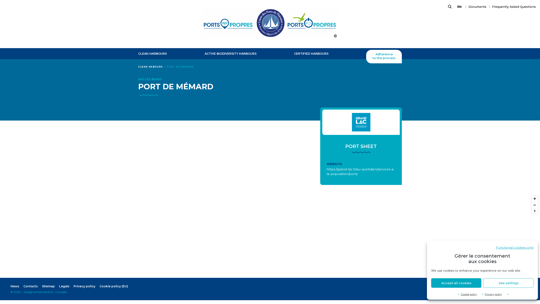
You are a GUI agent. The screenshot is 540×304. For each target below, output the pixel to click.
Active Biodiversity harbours (230, 54)
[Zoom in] (535, 198)
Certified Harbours (311, 54)
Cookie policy (469, 294)
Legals (64, 286)
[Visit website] (361, 122)
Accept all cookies (456, 283)
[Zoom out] (535, 205)
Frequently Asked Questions (514, 7)
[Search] (449, 6)
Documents (477, 7)
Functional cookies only (515, 248)
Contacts (30, 286)
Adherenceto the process (384, 56)
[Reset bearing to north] (535, 211)
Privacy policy (493, 294)
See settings (509, 283)
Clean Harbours (152, 54)
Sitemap (48, 286)
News (15, 286)
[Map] (270, 235)
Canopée (61, 292)
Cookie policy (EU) (114, 286)
